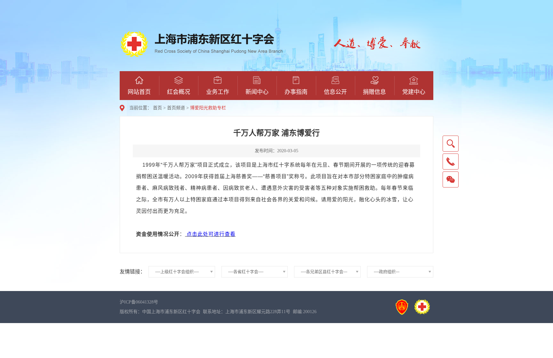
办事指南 (296, 92)
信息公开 (335, 92)
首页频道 (176, 107)
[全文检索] (451, 144)
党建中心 (413, 92)
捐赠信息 (374, 92)
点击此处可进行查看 (211, 234)
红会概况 (178, 92)
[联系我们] (451, 162)
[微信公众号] (451, 179)
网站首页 (139, 92)
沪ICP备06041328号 (139, 302)
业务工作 (217, 92)
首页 (157, 107)
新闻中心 (256, 92)
